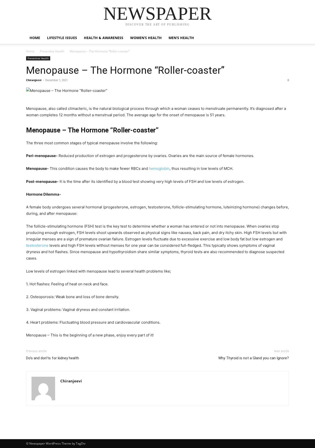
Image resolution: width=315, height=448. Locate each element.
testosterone (37, 245)
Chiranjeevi (33, 80)
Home (35, 37)
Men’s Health (181, 37)
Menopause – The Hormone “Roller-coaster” (125, 70)
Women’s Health (146, 37)
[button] (283, 38)
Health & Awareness (103, 37)
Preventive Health (52, 51)
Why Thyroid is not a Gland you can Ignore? (253, 358)
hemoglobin (159, 168)
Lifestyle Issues (62, 37)
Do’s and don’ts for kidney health (52, 358)
